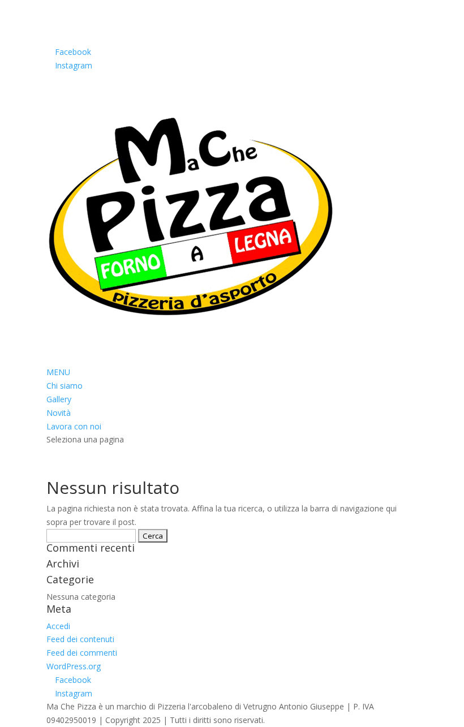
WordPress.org (73, 666)
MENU (58, 372)
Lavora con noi (73, 426)
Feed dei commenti (81, 652)
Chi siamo (64, 385)
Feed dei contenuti (80, 639)
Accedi (58, 626)
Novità (58, 412)
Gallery (58, 399)
